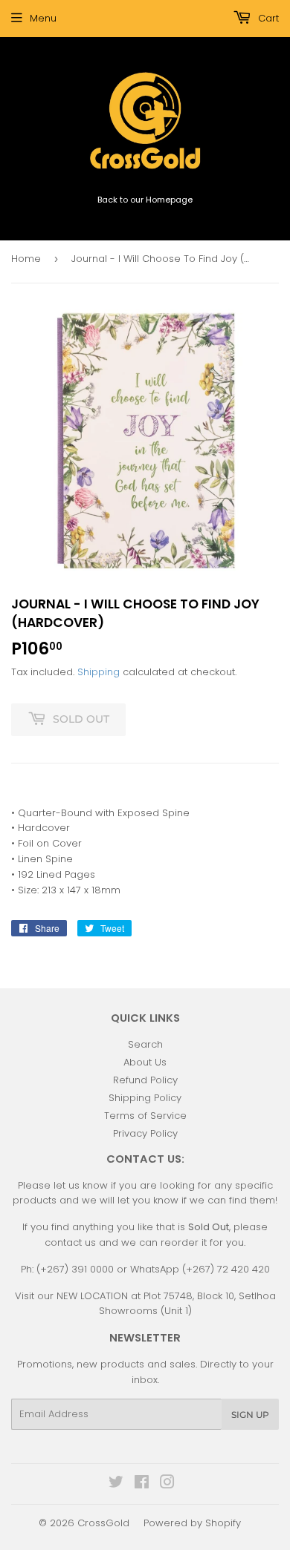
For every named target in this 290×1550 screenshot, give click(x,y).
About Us (145, 1062)
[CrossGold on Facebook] (141, 1484)
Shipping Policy (145, 1098)
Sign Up (250, 1414)
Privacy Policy (145, 1133)
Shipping (98, 672)
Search (145, 1044)
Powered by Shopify (192, 1523)
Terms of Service (145, 1116)
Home (26, 259)
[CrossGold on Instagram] (167, 1484)
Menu (43, 18)
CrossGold (103, 1523)
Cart (267, 18)
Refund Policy (145, 1080)
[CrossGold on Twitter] (116, 1484)
